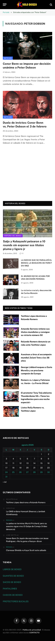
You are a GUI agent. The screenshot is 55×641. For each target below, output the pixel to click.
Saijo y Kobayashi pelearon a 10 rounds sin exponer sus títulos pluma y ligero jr (24, 245)
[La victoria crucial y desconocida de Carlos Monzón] (10, 294)
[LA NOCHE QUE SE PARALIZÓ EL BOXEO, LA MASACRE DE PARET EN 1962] (10, 263)
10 (6, 463)
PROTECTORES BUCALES (15, 601)
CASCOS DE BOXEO (13, 595)
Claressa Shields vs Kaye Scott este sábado (26, 550)
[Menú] (4, 4)
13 (27, 463)
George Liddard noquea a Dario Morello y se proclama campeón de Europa (36, 370)
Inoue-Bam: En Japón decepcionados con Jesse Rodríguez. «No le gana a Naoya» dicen (27, 539)
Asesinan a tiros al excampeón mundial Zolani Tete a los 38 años (36, 357)
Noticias (8, 58)
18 (13, 468)
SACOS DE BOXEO (12, 582)
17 (6, 468)
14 (34, 463)
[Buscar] (50, 4)
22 (41, 468)
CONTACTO (34, 633)
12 (20, 463)
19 (20, 468)
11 (13, 463)
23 (48, 468)
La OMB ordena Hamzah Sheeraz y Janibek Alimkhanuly (25, 513)
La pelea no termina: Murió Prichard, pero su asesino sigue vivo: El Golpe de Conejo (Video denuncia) (26, 526)
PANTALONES (10, 588)
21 (34, 468)
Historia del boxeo (12, 236)
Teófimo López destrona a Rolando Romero (25, 502)
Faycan (9, 520)
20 (27, 468)
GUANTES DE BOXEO (13, 576)
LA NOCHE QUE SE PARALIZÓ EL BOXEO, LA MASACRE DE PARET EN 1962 (36, 263)
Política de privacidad (32, 630)
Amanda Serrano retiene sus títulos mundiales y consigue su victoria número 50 (35, 332)
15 (41, 463)
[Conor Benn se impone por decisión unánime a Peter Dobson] (27, 46)
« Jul (4, 482)
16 (48, 463)
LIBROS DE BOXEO (12, 569)
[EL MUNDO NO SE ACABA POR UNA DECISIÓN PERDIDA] (10, 279)
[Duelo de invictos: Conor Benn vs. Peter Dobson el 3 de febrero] (27, 105)
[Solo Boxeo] (27, 4)
